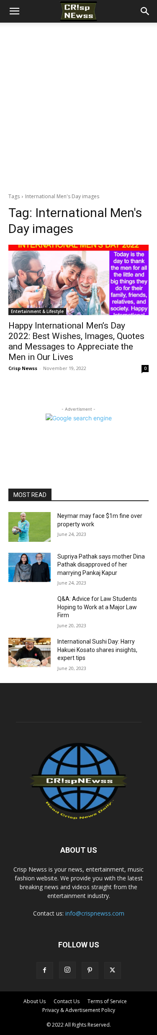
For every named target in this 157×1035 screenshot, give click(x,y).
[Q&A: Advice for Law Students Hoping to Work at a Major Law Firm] (29, 609)
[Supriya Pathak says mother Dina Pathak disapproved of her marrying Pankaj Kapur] (29, 567)
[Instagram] (67, 970)
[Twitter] (112, 970)
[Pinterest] (90, 970)
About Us (34, 1001)
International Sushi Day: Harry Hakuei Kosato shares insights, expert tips (97, 649)
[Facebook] (44, 970)
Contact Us (67, 1001)
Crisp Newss (22, 368)
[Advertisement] (78, 105)
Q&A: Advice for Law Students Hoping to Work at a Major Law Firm (97, 606)
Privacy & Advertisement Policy (78, 1010)
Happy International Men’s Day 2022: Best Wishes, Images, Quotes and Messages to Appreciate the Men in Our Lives (76, 341)
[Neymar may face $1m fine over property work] (29, 526)
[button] (14, 11)
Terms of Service (107, 1001)
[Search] (145, 11)
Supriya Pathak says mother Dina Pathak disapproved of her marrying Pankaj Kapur (101, 564)
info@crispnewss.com (94, 913)
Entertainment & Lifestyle (37, 311)
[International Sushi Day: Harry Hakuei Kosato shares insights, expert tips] (29, 652)
